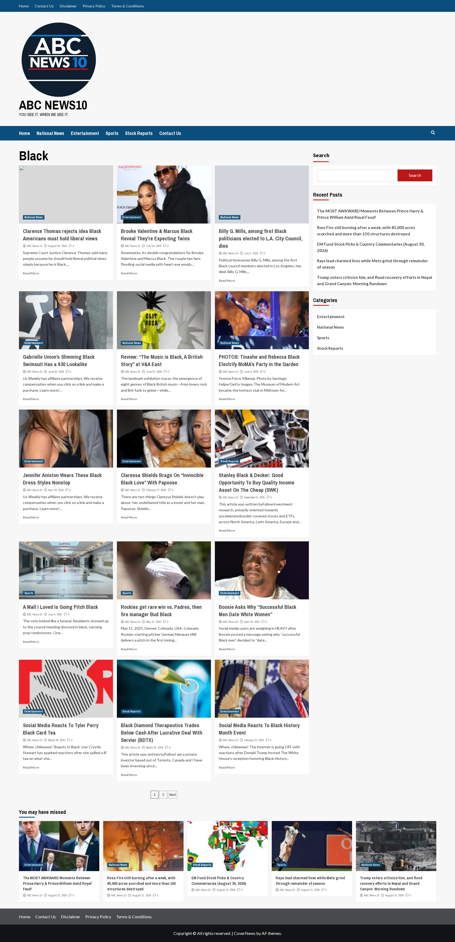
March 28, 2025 (56, 740)
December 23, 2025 (254, 497)
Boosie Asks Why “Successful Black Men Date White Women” (257, 610)
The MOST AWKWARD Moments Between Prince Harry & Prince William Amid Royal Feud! (370, 214)
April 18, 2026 (56, 490)
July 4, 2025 (55, 614)
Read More (31, 273)
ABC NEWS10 (53, 104)
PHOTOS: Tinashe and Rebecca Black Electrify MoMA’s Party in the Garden (259, 360)
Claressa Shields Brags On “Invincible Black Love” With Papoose (162, 479)
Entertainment (85, 133)
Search (321, 155)
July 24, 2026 (153, 246)
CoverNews (244, 933)
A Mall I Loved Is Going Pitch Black (60, 606)
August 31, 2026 (57, 895)
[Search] (433, 132)
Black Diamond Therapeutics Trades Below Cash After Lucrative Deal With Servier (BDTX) (161, 733)
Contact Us (44, 6)
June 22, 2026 (154, 371)
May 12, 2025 (153, 622)
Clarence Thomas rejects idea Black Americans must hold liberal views (62, 234)
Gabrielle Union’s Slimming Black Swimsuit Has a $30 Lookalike (59, 360)
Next (172, 794)
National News (50, 133)
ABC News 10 (34, 246)
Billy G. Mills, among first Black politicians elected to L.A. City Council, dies (260, 238)
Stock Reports (139, 133)
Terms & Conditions (127, 6)
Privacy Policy (94, 6)
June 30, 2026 (56, 371)
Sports (112, 133)
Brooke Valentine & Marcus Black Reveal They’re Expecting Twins (156, 234)
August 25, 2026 (57, 246)
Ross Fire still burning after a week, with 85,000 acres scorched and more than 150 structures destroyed (366, 230)
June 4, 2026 (251, 371)
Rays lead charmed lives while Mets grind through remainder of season (372, 263)
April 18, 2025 (252, 622)
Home (24, 6)
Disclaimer (68, 6)
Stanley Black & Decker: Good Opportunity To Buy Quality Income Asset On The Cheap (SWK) (256, 482)
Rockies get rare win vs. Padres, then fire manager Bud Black (161, 610)
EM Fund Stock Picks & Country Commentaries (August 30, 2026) (370, 247)
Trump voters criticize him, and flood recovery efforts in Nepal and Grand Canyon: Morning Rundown (374, 280)
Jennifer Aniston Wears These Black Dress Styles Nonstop (62, 479)
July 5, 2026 (251, 253)
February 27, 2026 (156, 490)
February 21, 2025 (254, 740)
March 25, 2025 (154, 747)
